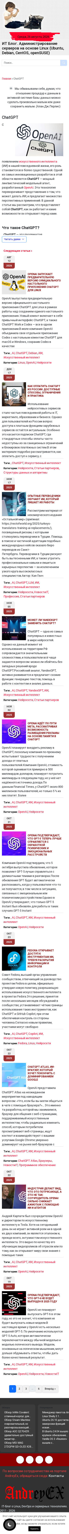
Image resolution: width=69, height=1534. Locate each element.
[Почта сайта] (30, 1460)
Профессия (11, 596)
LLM (31, 582)
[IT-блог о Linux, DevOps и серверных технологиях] (23, 16)
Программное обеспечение (37, 1165)
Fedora (22, 1043)
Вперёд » (50, 1388)
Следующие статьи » (18, 250)
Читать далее (12, 239)
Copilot (33, 1033)
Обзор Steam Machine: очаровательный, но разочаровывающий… (17, 1423)
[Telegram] (49, 1460)
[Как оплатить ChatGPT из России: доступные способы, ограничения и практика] (15, 394)
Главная (6, 78)
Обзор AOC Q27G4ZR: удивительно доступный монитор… (18, 1435)
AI (13, 353)
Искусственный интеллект (22, 357)
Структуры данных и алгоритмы (25, 472)
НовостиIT (41, 592)
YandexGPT (35, 690)
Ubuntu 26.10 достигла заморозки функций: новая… (55, 1423)
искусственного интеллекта (38, 161)
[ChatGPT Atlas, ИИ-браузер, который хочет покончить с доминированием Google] (15, 1075)
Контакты (56, 1476)
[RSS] (20, 1460)
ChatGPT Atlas (28, 1160)
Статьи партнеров (46, 468)
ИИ (40, 353)
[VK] (39, 1460)
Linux (21, 362)
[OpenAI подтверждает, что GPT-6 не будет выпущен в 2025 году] (15, 1303)
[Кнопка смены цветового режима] (9, 1525)
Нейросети (44, 362)
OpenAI (28, 187)
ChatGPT (21, 353)
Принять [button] (34, 1529)
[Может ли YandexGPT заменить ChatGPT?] (15, 628)
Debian (32, 353)
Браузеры (45, 1160)
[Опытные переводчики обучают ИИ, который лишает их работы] (15, 504)
